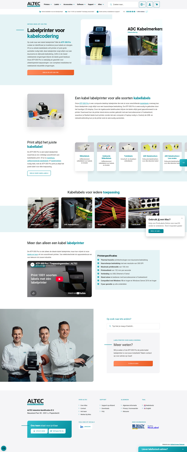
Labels (56, 4)
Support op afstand (108, 405)
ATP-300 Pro (84, 103)
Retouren (126, 411)
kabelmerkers (56, 161)
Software (80, 4)
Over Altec (84, 405)
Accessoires (68, 4)
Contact (83, 408)
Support (91, 4)
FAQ (103, 411)
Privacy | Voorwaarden (130, 408)
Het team (84, 411)
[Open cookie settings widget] (3, 448)
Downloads (105, 408)
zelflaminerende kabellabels (37, 161)
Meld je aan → (156, 231)
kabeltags (51, 158)
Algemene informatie (130, 405)
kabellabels (144, 103)
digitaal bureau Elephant (177, 444)
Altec (100, 4)
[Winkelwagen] (157, 5)
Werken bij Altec (86, 414)
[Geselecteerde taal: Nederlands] (142, 5)
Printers (47, 4)
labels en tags (32, 254)
